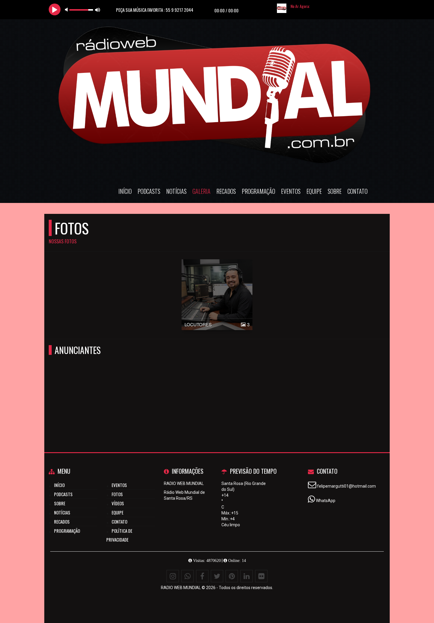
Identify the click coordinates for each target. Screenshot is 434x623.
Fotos (117, 494)
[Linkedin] (246, 576)
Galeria (201, 191)
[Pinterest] (232, 576)
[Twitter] (217, 576)
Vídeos (118, 503)
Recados (226, 191)
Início (125, 191)
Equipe (314, 191)
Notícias (176, 191)
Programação (258, 191)
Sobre (335, 191)
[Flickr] (261, 576)
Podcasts (149, 191)
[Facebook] (202, 576)
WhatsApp (325, 500)
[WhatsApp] (187, 576)
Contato (357, 191)
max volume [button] (97, 9)
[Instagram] (173, 576)
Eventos (291, 191)
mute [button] (67, 9)
